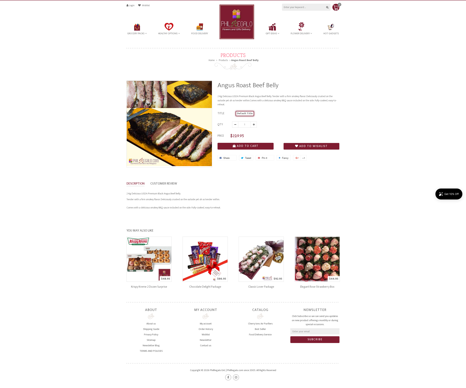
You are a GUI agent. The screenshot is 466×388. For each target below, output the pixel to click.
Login (132, 5)
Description (136, 183)
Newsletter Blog (151, 345)
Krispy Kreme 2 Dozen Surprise (149, 286)
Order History (206, 329)
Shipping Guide (151, 329)
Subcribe (315, 339)
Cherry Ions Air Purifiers (260, 324)
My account (206, 324)
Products (233, 55)
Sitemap (151, 340)
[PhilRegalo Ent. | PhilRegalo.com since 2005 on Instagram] (236, 377)
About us (151, 324)
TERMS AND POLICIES (151, 351)
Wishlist (145, 5)
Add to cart (247, 146)
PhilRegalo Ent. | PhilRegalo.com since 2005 (232, 370)
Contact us (205, 345)
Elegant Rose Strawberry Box (317, 286)
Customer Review (163, 183)
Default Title (245, 113)
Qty (220, 124)
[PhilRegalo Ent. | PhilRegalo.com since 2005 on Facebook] (228, 377)
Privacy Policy (151, 334)
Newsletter (206, 340)
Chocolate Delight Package (205, 286)
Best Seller (260, 329)
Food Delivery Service (260, 334)
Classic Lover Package (261, 286)
